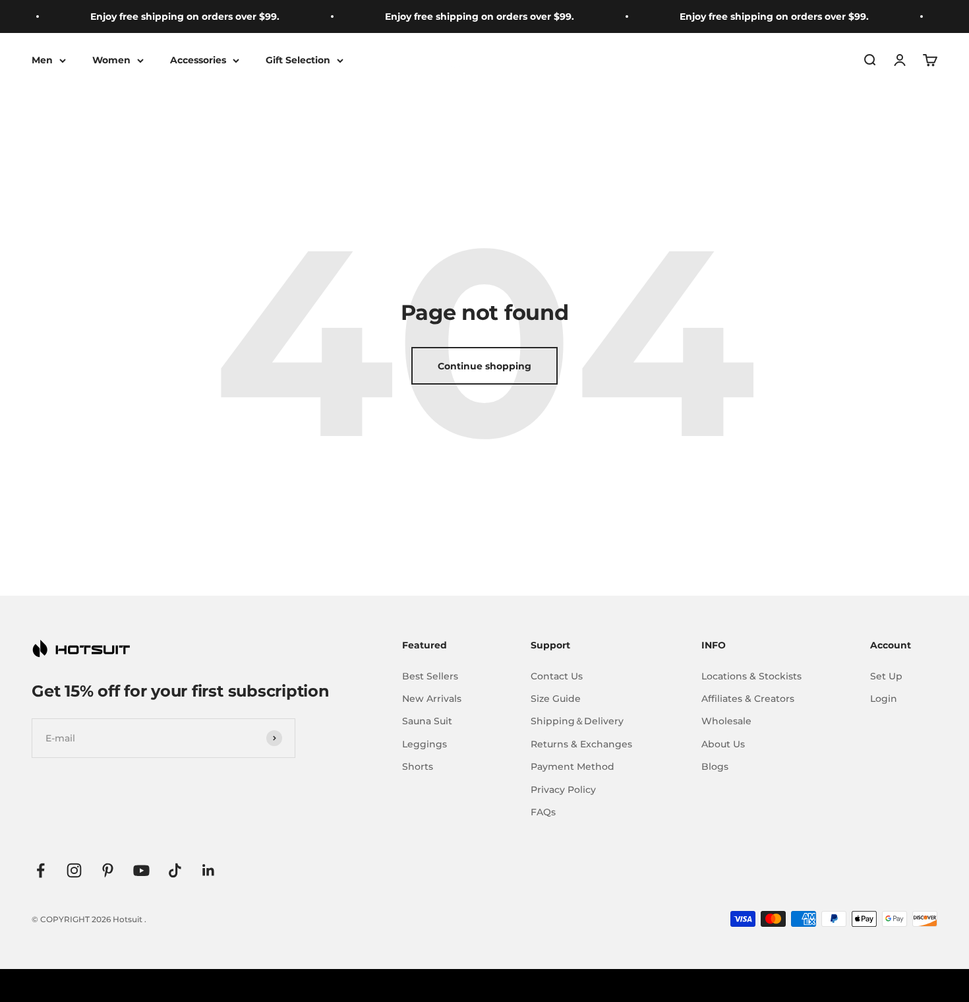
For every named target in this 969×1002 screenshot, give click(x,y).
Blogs (714, 766)
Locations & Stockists (751, 676)
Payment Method (572, 766)
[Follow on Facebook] (40, 870)
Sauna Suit (427, 721)
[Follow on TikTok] (175, 870)
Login (883, 699)
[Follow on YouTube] (141, 870)
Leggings (424, 744)
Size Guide (556, 699)
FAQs (543, 812)
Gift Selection (298, 60)
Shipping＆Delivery (577, 721)
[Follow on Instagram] (74, 870)
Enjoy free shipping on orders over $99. (175, 16)
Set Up (886, 676)
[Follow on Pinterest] (108, 870)
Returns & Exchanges (581, 744)
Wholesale (726, 721)
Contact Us (557, 676)
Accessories (198, 60)
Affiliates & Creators (747, 699)
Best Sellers (430, 676)
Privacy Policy (563, 790)
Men (42, 60)
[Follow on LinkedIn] (209, 870)
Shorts (417, 766)
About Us (723, 744)
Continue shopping (484, 366)
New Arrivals (431, 699)
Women (111, 60)
